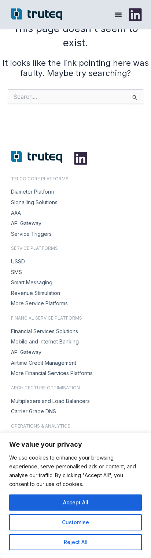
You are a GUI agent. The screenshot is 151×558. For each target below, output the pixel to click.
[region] (75, 495)
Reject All (76, 542)
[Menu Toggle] (118, 14)
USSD (18, 261)
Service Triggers (31, 234)
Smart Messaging (31, 282)
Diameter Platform (32, 191)
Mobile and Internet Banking (45, 341)
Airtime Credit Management (43, 363)
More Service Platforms (39, 303)
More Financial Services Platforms (52, 373)
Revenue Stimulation (35, 293)
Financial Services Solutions (44, 331)
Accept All (75, 502)
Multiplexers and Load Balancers (50, 401)
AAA (16, 213)
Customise (75, 522)
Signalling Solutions (34, 202)
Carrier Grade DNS (33, 411)
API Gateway (26, 223)
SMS (16, 272)
